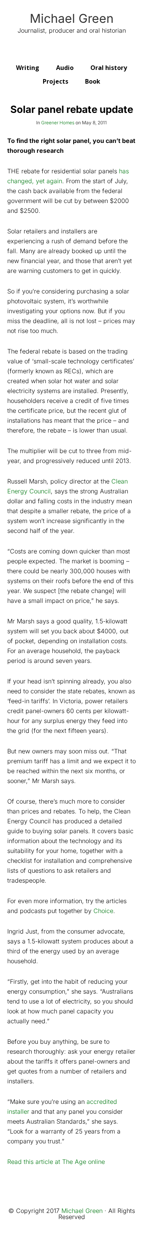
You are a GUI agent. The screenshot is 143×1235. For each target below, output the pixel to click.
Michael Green (72, 18)
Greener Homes (57, 122)
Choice (103, 911)
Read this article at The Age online (56, 1161)
